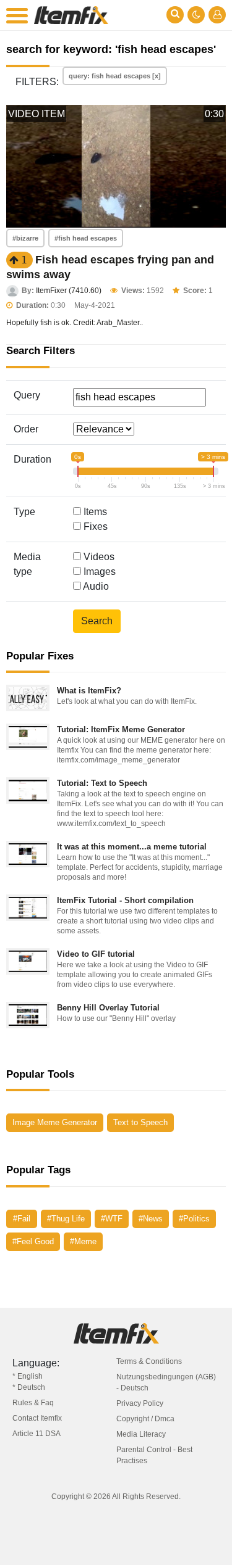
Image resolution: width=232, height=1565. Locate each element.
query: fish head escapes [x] (115, 76)
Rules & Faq (33, 1402)
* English (27, 1376)
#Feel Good (33, 1241)
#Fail (21, 1218)
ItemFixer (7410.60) (68, 290)
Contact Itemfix (37, 1418)
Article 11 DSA (36, 1433)
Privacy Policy (139, 1403)
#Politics (194, 1218)
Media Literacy (141, 1434)
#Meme (83, 1241)
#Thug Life (66, 1218)
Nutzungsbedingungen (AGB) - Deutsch (166, 1382)
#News (151, 1218)
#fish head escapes (85, 238)
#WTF (111, 1218)
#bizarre (25, 238)
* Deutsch (28, 1387)
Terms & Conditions (149, 1361)
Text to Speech (140, 1122)
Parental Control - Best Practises (154, 1455)
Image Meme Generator (54, 1122)
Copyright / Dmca (145, 1418)
